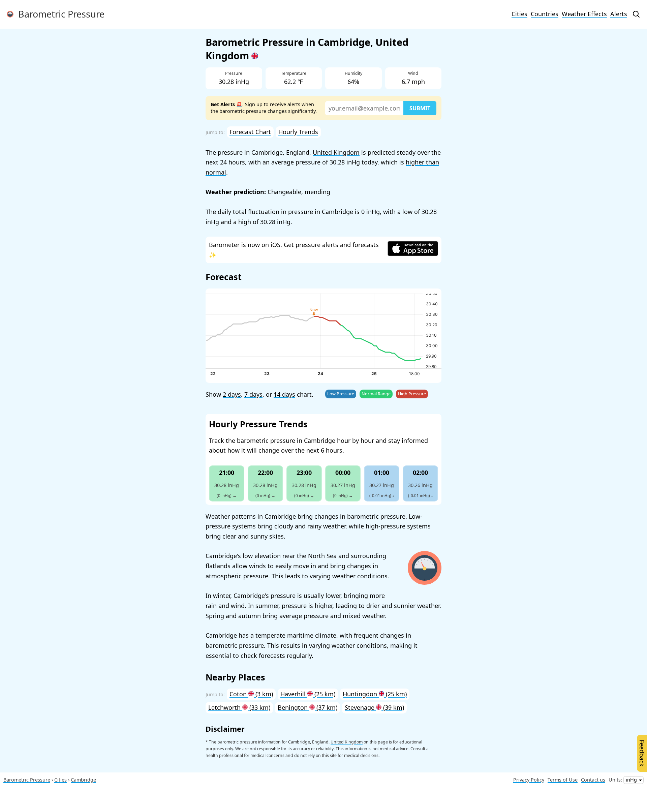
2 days (232, 394)
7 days (253, 394)
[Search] (636, 14)
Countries (544, 14)
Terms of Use (563, 779)
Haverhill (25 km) (307, 694)
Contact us (593, 779)
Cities (519, 14)
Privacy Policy (528, 779)
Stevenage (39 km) (374, 707)
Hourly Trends (298, 132)
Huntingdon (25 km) (375, 694)
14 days (284, 394)
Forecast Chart (250, 132)
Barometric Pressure (58, 14)
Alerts (618, 14)
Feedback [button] (642, 753)
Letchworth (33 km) (239, 707)
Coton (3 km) (251, 694)
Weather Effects (584, 14)
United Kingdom (336, 152)
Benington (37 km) (307, 707)
